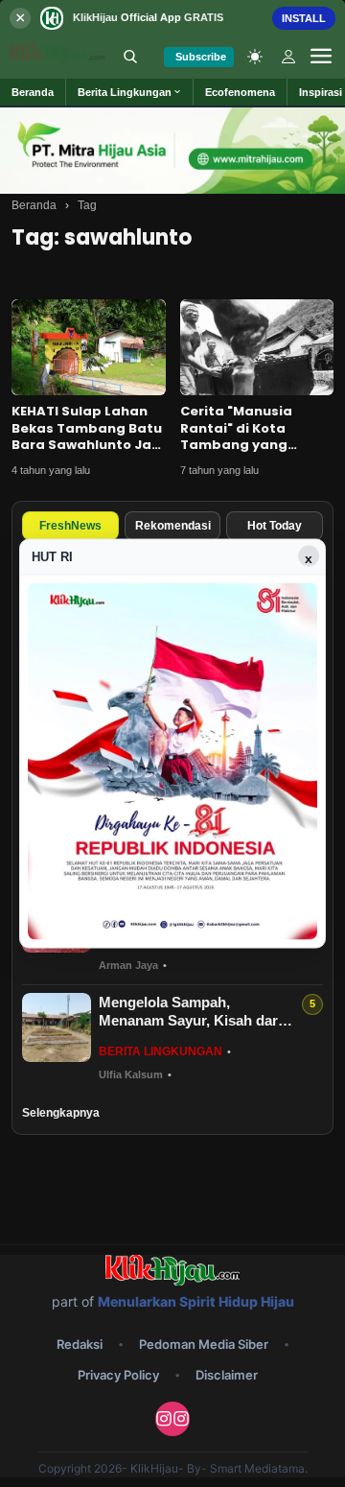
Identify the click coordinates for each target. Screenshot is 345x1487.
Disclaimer (227, 1374)
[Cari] (130, 56)
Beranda (34, 205)
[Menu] (321, 56)
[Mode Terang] (255, 56)
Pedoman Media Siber (203, 1344)
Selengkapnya (61, 1113)
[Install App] (172, 17)
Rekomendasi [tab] (173, 525)
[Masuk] (288, 56)
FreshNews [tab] (70, 525)
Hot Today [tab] (274, 525)
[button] (130, 92)
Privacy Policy (118, 1374)
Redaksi (80, 1344)
